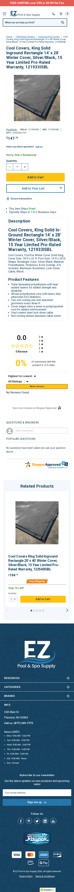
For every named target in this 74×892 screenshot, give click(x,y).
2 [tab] (34, 610)
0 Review (26, 351)
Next (67, 610)
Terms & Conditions (45, 876)
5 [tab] (43, 610)
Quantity (11, 161)
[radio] (53, 337)
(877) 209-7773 (49, 3)
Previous (7, 610)
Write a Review (37, 386)
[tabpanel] (37, 549)
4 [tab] (40, 610)
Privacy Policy (26, 876)
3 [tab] (37, 610)
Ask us (39, 146)
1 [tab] (31, 610)
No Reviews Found (17, 392)
